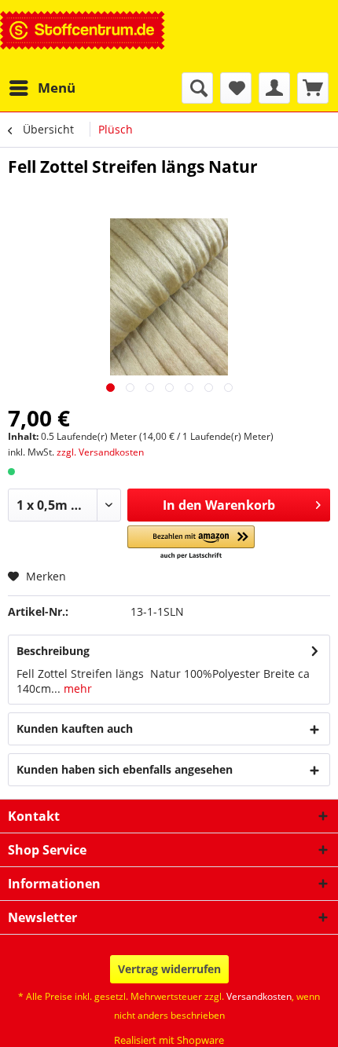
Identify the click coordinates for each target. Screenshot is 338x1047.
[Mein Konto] (274, 88)
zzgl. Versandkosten (100, 452)
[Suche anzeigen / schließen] (197, 88)
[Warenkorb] (313, 88)
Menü (56, 88)
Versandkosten (259, 996)
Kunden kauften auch (75, 728)
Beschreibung (53, 650)
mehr (76, 688)
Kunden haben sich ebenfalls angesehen (125, 769)
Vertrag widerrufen (169, 968)
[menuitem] (41, 88)
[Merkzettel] (236, 88)
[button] (191, 543)
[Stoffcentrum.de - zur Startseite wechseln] (82, 36)
